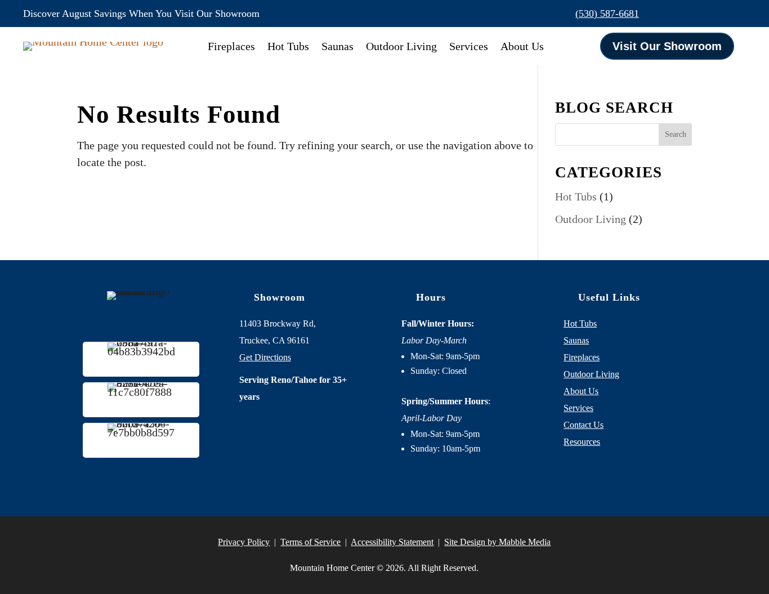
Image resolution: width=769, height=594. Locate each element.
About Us (522, 46)
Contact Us (583, 425)
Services (468, 46)
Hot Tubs (288, 46)
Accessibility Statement (392, 542)
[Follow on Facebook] (690, 14)
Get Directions (265, 357)
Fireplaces (231, 46)
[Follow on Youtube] (737, 14)
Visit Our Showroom (667, 46)
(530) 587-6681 (607, 13)
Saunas (337, 46)
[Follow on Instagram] (713, 14)
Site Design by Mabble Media (497, 542)
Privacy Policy (244, 542)
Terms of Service (310, 542)
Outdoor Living (401, 46)
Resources (582, 441)
